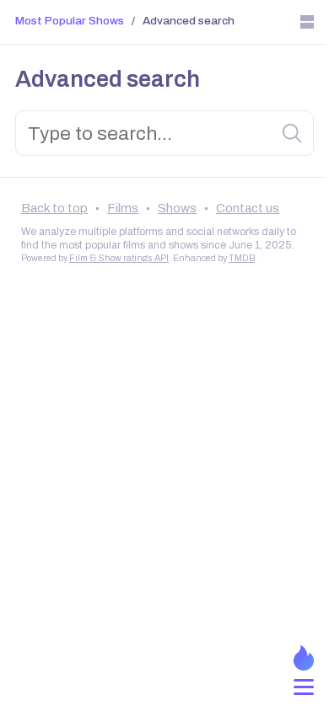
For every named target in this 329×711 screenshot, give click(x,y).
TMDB (242, 258)
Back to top (54, 208)
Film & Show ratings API (119, 258)
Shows (177, 208)
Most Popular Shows (69, 20)
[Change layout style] (307, 22)
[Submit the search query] (293, 134)
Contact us (247, 208)
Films (122, 208)
